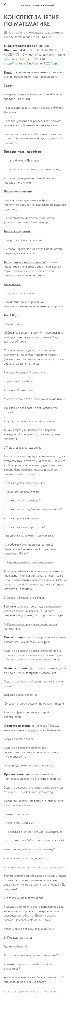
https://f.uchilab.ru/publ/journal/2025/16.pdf (31, 63)
